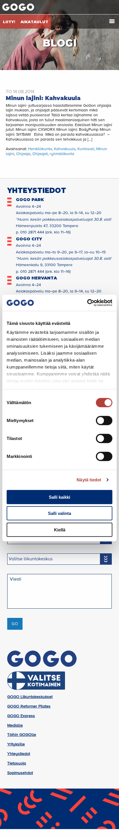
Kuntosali (85, 149)
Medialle (15, 725)
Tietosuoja (16, 763)
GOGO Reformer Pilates (29, 706)
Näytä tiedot (89, 479)
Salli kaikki (59, 496)
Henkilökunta (40, 149)
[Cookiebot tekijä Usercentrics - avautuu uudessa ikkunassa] (87, 303)
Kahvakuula (64, 149)
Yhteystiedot (18, 754)
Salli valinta (59, 513)
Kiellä (59, 529)
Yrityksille (16, 744)
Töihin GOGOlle (21, 735)
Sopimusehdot (20, 773)
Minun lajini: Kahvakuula (43, 98)
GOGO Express (21, 716)
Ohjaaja (23, 154)
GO (15, 624)
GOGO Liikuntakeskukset (30, 697)
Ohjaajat (40, 154)
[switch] (104, 420)
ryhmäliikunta (62, 154)
